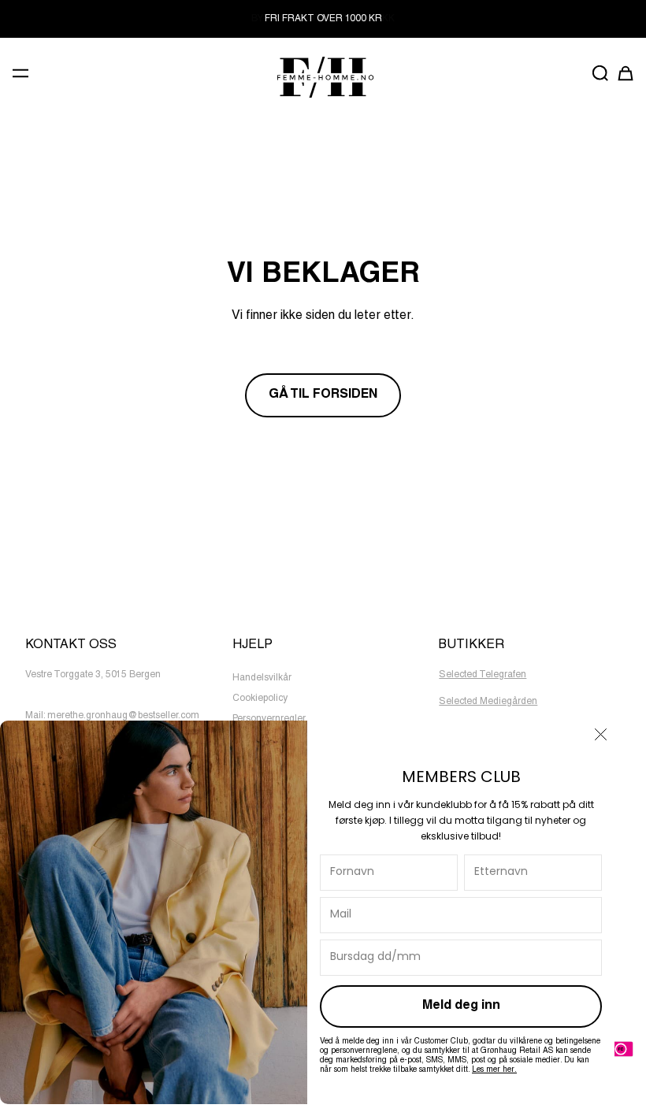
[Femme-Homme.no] (323, 77)
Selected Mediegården (488, 701)
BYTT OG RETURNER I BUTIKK (323, 19)
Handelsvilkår (261, 678)
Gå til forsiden (323, 395)
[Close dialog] (600, 734)
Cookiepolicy (260, 698)
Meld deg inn (461, 1006)
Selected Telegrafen (482, 675)
